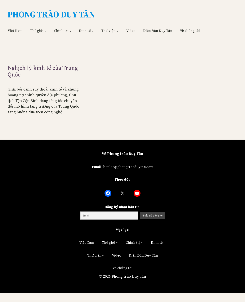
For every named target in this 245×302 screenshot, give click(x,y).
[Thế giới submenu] (45, 31)
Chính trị (61, 30)
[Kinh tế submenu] (93, 31)
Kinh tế (85, 30)
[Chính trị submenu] (70, 31)
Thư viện (108, 30)
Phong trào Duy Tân (129, 276)
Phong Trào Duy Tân (51, 14)
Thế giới (36, 30)
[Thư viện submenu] (118, 31)
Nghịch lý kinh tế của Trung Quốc (43, 71)
